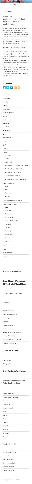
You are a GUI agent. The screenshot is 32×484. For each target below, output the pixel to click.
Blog (6, 207)
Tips (4, 245)
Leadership (6, 120)
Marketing (6, 123)
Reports (7, 189)
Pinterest (8, 231)
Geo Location (9, 217)
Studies (7, 196)
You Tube (8, 241)
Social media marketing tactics (12, 200)
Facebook (8, 210)
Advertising (6, 98)
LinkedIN (7, 227)
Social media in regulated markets (15, 179)
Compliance (6, 109)
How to (5, 116)
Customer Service (8, 113)
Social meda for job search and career (16, 165)
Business (5, 105)
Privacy (5, 141)
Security (5, 152)
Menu (17, 5)
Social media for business (13, 172)
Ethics (7, 158)
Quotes (5, 145)
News (4, 134)
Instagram (8, 224)
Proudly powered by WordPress (12, 479)
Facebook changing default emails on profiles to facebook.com (13, 21)
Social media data (8, 183)
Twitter (7, 238)
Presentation (7, 138)
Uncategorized (7, 252)
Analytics (6, 102)
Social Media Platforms (10, 204)
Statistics (8, 193)
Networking (6, 130)
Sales (4, 148)
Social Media (7, 156)
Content (7, 126)
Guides (7, 186)
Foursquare (8, 214)
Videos (5, 256)
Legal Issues (9, 162)
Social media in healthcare (13, 176)
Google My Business (11, 221)
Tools (4, 249)
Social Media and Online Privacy (15, 169)
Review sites (9, 234)
